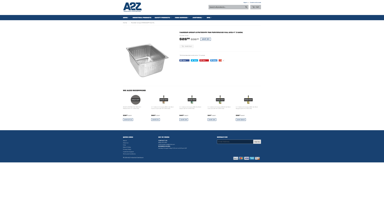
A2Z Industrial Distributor (136, 157)
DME (209, 17)
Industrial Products (142, 17)
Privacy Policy (127, 149)
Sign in (245, 2)
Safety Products (162, 17)
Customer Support (128, 151)
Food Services (181, 17)
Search (125, 140)
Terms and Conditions (129, 154)
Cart (257, 7)
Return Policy (127, 147)
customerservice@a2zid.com (166, 144)
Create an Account (255, 2)
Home (125, 17)
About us (125, 143)
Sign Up (257, 141)
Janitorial (197, 17)
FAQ (124, 145)
